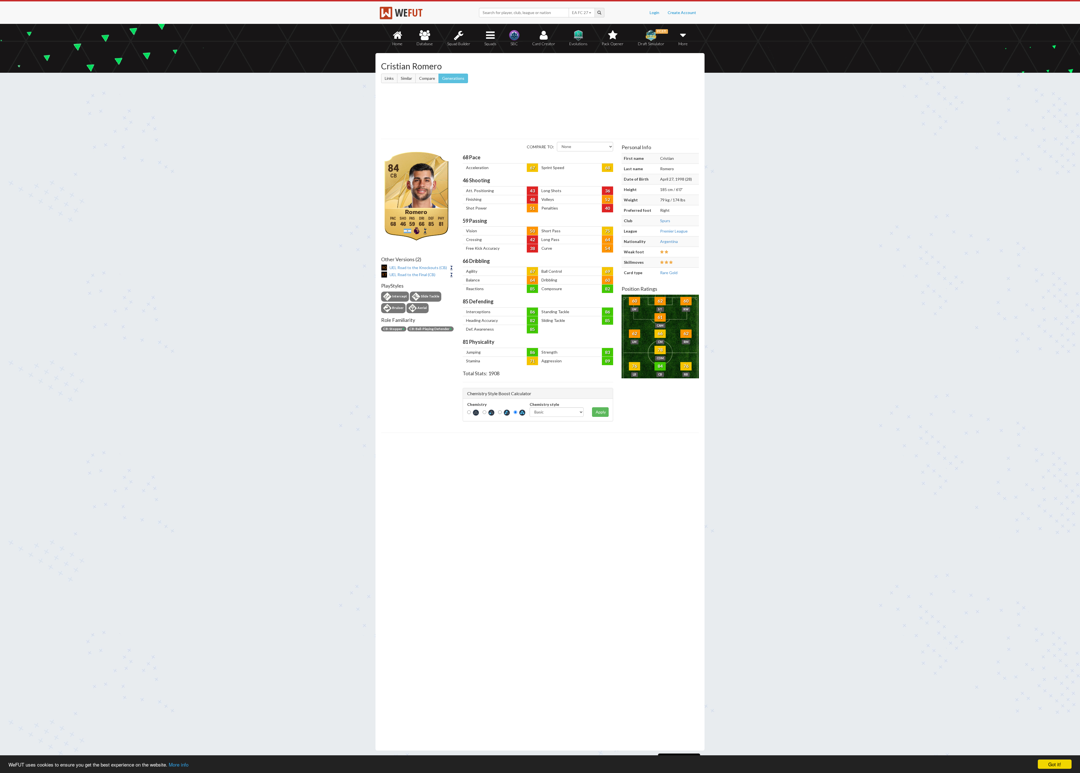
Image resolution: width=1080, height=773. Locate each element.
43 (532, 190)
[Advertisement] (594, 97)
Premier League (674, 231)
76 (634, 366)
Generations (453, 78)
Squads (490, 43)
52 (607, 199)
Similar (406, 78)
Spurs (665, 220)
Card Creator (543, 43)
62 (660, 300)
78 (660, 349)
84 (660, 366)
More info (178, 764)
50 (532, 230)
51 (532, 208)
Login (654, 12)
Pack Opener (613, 43)
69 (607, 271)
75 (607, 230)
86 (532, 311)
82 (607, 288)
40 (607, 208)
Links (389, 78)
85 (532, 288)
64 (607, 239)
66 (660, 333)
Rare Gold (669, 272)
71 (532, 360)
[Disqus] (540, 592)
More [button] (683, 43)
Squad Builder (458, 43)
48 (532, 199)
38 (532, 248)
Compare (427, 78)
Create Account (682, 12)
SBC (514, 43)
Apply (601, 412)
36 (607, 190)
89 (607, 360)
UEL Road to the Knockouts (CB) (418, 267)
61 (660, 317)
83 (607, 352)
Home (397, 43)
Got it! (1054, 764)
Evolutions (578, 43)
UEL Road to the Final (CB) (412, 274)
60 (607, 280)
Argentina (669, 241)
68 (607, 167)
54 (607, 248)
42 (532, 239)
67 (532, 167)
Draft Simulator (652, 37)
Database (425, 43)
